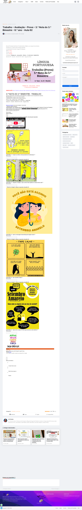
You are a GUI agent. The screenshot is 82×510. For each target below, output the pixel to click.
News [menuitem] (27, 1)
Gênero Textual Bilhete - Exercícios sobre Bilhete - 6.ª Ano (73, 115)
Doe (78, 508)
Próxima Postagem (55, 488)
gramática (72, 136)
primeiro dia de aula (66, 140)
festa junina (75, 134)
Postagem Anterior (7, 488)
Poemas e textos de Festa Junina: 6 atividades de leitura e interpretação (8, 440)
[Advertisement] (39, 14)
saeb (72, 143)
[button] (75, 2)
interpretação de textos (67, 138)
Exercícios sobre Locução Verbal (72, 120)
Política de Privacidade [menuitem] (50, 1)
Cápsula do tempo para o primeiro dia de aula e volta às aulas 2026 (52, 440)
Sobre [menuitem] (36, 1)
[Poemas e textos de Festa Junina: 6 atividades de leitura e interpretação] (9, 434)
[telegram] (1, 508)
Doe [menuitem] (58, 1)
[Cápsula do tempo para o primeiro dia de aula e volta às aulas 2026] (53, 434)
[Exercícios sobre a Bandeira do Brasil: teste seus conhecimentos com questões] (38, 434)
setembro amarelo (71, 145)
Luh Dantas (10, 419)
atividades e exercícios (15, 411)
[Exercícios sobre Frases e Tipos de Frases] (65, 109)
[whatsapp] (1, 505)
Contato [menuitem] (41, 1)
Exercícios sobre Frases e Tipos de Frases (72, 109)
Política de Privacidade (72, 508)
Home (57, 508)
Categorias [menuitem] (20, 1)
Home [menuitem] (14, 1)
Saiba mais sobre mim (70, 54)
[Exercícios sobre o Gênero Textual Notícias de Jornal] (65, 125)
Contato (64, 508)
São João (64, 145)
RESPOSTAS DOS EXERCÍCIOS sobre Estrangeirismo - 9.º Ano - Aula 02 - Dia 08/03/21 (69, 105)
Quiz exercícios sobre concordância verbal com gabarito (23, 440)
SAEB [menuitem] (32, 1)
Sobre (60, 508)
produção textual (66, 143)
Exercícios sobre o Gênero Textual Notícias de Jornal (73, 125)
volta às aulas (65, 147)
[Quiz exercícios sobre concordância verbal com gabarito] (24, 434)
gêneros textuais (66, 136)
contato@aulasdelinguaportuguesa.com (71, 495)
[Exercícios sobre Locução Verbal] (65, 121)
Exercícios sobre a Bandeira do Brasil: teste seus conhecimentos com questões (38, 440)
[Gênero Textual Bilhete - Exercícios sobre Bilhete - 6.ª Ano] (65, 115)
